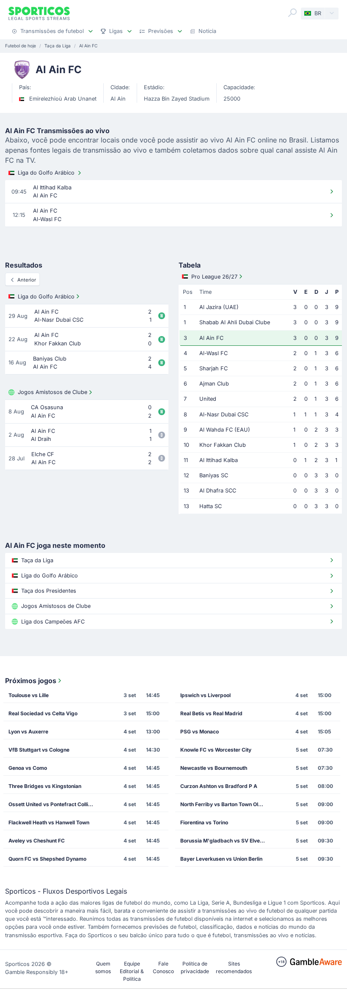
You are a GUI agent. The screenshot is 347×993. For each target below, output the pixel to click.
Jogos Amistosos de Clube (52, 392)
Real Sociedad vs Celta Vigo (42, 713)
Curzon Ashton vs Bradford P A (218, 786)
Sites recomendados (234, 967)
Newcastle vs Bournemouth (213, 768)
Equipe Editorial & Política (132, 971)
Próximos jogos (30, 680)
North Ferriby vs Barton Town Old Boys (225, 804)
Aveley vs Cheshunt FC (36, 840)
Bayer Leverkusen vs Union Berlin (221, 859)
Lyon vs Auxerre (28, 731)
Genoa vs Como (27, 768)
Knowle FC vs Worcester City (215, 750)
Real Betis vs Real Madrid (211, 713)
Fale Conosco (163, 967)
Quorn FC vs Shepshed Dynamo (47, 859)
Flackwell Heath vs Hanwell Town (48, 822)
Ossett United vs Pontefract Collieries (53, 804)
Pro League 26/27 (214, 277)
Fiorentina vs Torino (204, 822)
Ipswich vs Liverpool (205, 695)
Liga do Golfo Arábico (46, 173)
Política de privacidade (195, 967)
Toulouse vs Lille (28, 695)
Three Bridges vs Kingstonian (44, 786)
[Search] (292, 13)
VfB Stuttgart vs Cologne (38, 750)
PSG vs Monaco (199, 731)
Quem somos (103, 967)
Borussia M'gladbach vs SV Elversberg (225, 840)
